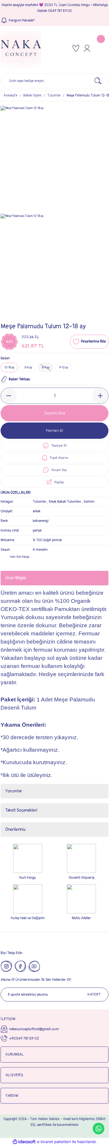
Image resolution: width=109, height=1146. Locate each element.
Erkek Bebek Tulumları (65, 502)
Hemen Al (54, 430)
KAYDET (94, 994)
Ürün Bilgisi (15, 578)
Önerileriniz (15, 829)
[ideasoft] (24, 1142)
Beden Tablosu (19, 379)
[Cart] (101, 48)
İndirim (89, 502)
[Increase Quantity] (100, 396)
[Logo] (21, 48)
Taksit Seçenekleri (21, 810)
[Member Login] (86, 48)
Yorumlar (13, 791)
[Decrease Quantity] (9, 396)
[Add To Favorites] (89, 342)
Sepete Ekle (54, 413)
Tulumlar (39, 502)
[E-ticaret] (54, 1142)
